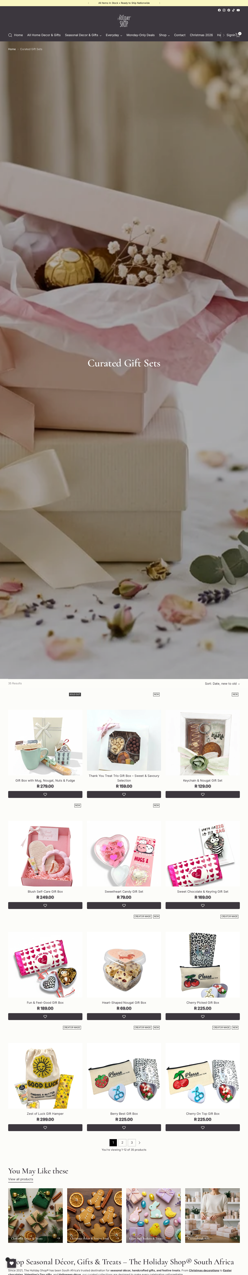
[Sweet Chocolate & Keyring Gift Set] (203, 858)
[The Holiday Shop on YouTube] (238, 10)
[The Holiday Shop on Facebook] (219, 10)
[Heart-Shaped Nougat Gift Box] (124, 969)
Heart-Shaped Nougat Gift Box (124, 1002)
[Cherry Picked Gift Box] (203, 969)
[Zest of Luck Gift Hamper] (45, 1080)
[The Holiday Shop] (124, 21)
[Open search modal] (10, 35)
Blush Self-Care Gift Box (45, 891)
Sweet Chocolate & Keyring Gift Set (202, 891)
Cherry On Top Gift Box (202, 1113)
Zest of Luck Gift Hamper (45, 1113)
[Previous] (89, 3)
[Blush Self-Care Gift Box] (45, 858)
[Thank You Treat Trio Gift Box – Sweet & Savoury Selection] (124, 746)
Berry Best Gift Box (124, 1113)
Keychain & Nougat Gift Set (202, 780)
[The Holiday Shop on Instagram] (224, 10)
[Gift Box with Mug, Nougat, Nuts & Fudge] (45, 746)
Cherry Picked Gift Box (202, 1002)
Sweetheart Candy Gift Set (124, 891)
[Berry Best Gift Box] (124, 1080)
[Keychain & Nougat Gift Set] (203, 746)
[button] (45, 794)
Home (12, 49)
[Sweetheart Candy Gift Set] (124, 858)
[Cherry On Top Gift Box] (203, 1080)
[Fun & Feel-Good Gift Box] (45, 969)
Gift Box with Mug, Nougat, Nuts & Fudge (45, 780)
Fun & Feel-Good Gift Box (45, 1002)
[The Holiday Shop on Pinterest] (228, 10)
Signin (230, 35)
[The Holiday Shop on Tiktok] (233, 10)
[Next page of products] (139, 1142)
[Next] (160, 3)
